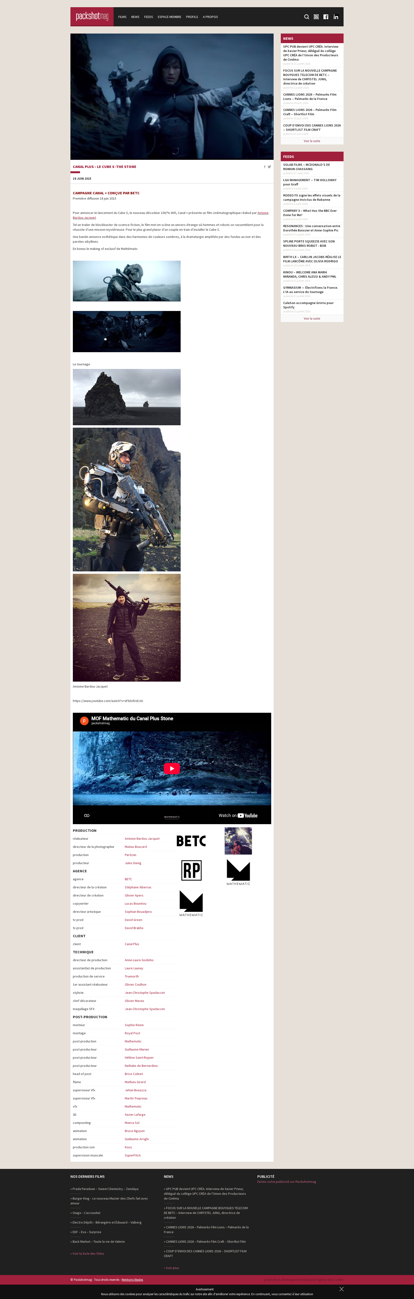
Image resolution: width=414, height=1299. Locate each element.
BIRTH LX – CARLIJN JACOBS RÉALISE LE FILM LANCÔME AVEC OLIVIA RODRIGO (312, 259)
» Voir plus (171, 1268)
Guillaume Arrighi (137, 1139)
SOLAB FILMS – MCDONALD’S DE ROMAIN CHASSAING (306, 166)
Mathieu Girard (135, 1082)
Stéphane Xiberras (138, 887)
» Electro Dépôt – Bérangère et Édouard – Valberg (106, 1222)
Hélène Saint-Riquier (139, 1057)
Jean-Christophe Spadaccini (145, 992)
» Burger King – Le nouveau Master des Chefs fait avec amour (109, 1200)
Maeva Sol (132, 1123)
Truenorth (132, 976)
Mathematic (133, 1041)
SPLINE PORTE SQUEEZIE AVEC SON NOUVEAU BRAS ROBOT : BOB (309, 243)
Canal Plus (132, 944)
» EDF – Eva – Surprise (85, 1232)
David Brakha (134, 928)
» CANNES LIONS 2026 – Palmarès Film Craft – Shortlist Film (205, 1241)
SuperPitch (133, 1155)
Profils (192, 17)
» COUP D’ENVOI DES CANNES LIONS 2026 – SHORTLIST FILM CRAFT (205, 1253)
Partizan (130, 855)
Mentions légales (132, 1280)
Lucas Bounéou (135, 903)
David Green (133, 920)
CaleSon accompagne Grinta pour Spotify (308, 305)
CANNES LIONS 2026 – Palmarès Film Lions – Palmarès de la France (310, 96)
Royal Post (132, 1033)
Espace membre (169, 17)
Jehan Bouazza (135, 1090)
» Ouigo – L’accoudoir (85, 1213)
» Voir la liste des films (87, 1253)
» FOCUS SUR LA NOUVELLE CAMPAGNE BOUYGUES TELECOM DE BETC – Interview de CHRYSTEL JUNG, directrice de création (206, 1213)
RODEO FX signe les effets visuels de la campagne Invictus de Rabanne (311, 197)
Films (122, 17)
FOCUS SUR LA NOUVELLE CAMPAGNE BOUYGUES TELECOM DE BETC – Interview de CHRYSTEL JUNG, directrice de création (310, 77)
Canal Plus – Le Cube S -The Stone (104, 167)
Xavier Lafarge (135, 1114)
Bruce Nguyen (135, 1131)
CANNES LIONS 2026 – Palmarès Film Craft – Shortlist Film (310, 112)
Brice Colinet (134, 1074)
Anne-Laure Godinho (139, 960)
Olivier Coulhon (135, 984)
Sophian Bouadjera (138, 911)
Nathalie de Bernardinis (141, 1065)
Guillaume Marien (137, 1049)
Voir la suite (312, 141)
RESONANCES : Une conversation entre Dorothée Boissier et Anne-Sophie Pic (311, 228)
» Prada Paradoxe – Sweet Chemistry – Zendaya (104, 1189)
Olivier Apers (134, 895)
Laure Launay (134, 968)
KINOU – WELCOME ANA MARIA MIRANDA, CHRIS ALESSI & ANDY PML (309, 274)
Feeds (148, 17)
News (135, 17)
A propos (210, 17)
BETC (128, 879)
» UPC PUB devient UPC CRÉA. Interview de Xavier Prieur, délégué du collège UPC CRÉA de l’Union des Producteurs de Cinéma (205, 1194)
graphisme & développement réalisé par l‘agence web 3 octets (304, 1280)
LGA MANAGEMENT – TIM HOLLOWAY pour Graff (309, 182)
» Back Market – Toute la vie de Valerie (97, 1241)
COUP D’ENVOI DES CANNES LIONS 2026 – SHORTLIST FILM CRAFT (312, 127)
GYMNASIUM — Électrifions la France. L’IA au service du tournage (310, 289)
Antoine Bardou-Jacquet (142, 838)
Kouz (128, 1147)
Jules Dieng (133, 863)
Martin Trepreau (136, 1098)
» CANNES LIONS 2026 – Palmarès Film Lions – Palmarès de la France (206, 1229)
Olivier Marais (134, 1001)
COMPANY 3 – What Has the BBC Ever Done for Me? (310, 212)
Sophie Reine (134, 1025)
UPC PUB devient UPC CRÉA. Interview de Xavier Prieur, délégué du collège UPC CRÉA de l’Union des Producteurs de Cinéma (310, 53)
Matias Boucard (136, 847)
